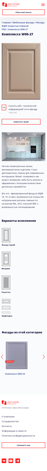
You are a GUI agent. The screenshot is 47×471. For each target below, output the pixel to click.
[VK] (4, 461)
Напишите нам (23, 445)
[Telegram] (17, 461)
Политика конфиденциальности (18, 435)
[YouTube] (11, 461)
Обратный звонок (23, 12)
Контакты (7, 426)
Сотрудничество (10, 421)
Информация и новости (14, 431)
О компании (8, 416)
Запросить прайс (21, 122)
